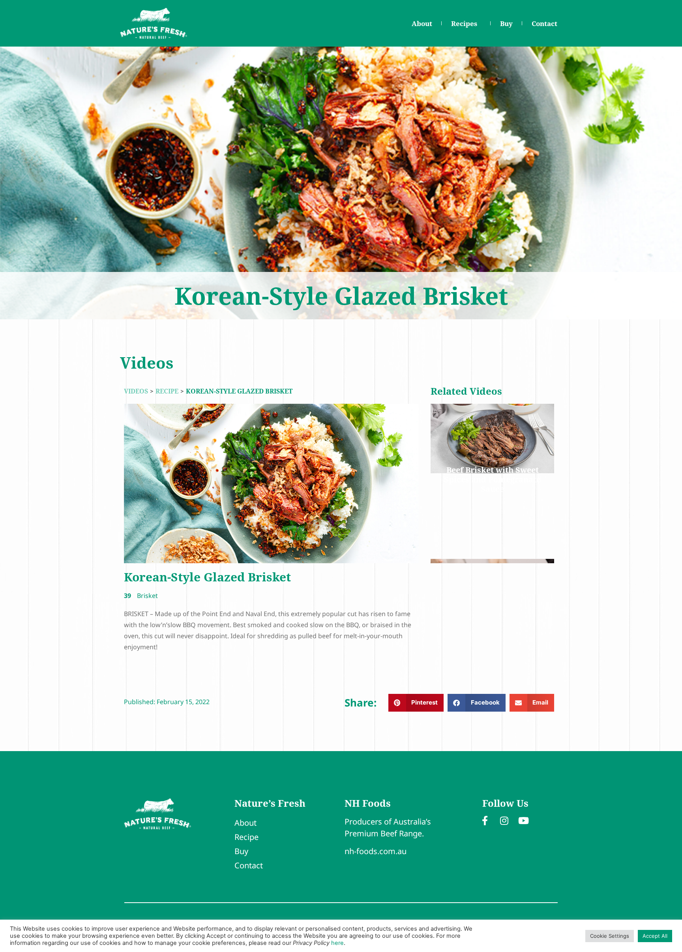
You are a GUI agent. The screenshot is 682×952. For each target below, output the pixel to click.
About (422, 23)
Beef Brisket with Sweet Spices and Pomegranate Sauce (492, 479)
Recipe (167, 391)
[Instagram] (504, 820)
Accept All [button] (655, 936)
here (337, 942)
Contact (544, 23)
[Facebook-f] (485, 820)
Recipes (464, 23)
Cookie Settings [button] (609, 936)
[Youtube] (523, 820)
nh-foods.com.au (376, 851)
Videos (136, 391)
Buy (506, 23)
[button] (416, 703)
